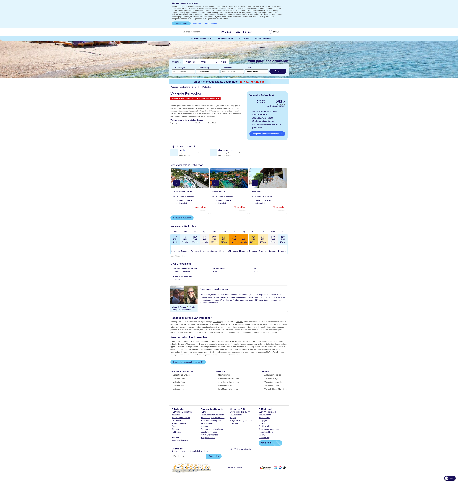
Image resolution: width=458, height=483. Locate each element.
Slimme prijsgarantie (263, 38)
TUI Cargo (234, 423)
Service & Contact (234, 468)
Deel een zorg (265, 438)
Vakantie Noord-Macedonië (276, 389)
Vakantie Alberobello (273, 382)
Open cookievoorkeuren (269, 429)
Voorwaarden (264, 418)
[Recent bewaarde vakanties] (265, 32)
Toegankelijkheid (266, 432)
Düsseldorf (212, 123)
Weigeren (197, 23)
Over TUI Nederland (267, 412)
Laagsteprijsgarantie (225, 38)
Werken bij (266, 443)
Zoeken (278, 71)
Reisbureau (177, 437)
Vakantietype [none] (180, 68)
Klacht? (262, 435)
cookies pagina (177, 17)
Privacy (262, 423)
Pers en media (265, 415)
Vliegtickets (191, 62)
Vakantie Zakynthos (181, 375)
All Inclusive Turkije (272, 375)
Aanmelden (214, 456)
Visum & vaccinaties (209, 435)
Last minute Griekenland (228, 378)
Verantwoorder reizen (181, 418)
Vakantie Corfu (179, 378)
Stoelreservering (237, 415)
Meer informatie (210, 23)
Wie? (250, 68)
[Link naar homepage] (174, 32)
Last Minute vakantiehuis (228, 389)
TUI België (176, 432)
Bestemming (204, 68)
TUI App (204, 412)
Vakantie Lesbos (180, 389)
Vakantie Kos (178, 386)
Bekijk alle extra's (208, 438)
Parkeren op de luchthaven (212, 429)
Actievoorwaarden (179, 423)
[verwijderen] (198, 71)
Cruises (205, 62)
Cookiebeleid (264, 426)
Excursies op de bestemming (213, 418)
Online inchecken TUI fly (240, 412)
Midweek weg (224, 375)
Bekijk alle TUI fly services (241, 420)
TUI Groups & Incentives (182, 412)
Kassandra (217, 322)
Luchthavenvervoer (209, 432)
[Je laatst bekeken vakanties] (259, 32)
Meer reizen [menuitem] (221, 62)
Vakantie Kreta (179, 382)
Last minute (176, 420)
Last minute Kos (225, 386)
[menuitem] (277, 32)
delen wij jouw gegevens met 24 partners (219, 10)
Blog (174, 426)
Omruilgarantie (243, 38)
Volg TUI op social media (240, 449)
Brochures (176, 415)
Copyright (263, 420)
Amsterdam (200, 123)
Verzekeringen (207, 423)
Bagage (233, 418)
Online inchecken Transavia (212, 415)
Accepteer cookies (181, 23)
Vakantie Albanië (271, 386)
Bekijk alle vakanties (182, 218)
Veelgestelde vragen (180, 440)
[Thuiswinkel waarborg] (266, 467)
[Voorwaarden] (279, 467)
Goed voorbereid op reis (211, 420)
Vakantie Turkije (271, 378)
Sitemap (175, 429)
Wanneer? (228, 68)
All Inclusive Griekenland (228, 382)
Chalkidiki (239, 322)
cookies (203, 6)
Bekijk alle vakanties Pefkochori (267, 134)
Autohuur (204, 426)
